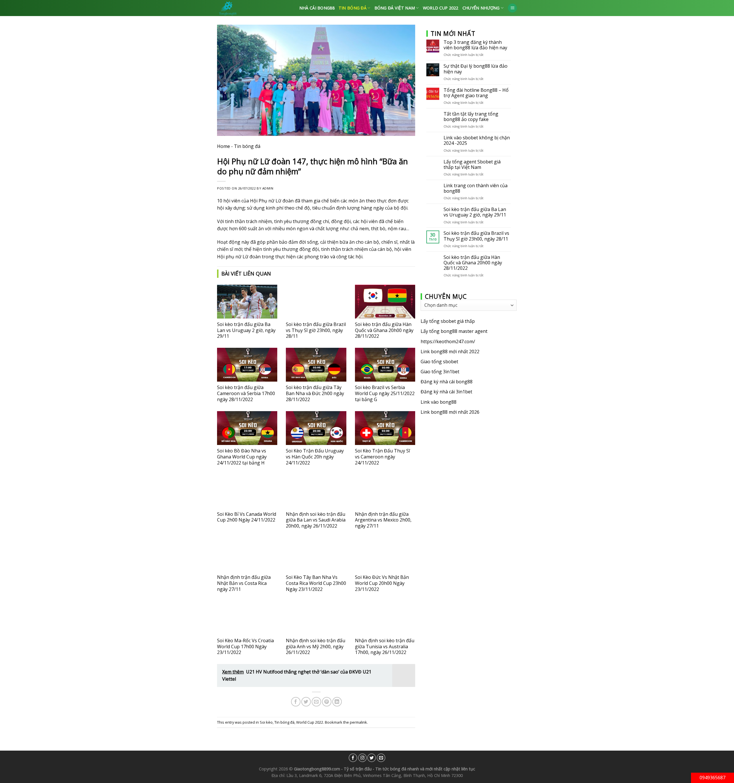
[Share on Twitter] (306, 701)
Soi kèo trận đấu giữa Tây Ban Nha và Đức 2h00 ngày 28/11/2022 (315, 393)
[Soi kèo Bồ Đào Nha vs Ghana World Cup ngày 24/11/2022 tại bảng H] (247, 428)
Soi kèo (266, 722)
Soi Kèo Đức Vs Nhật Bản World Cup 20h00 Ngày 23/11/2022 (382, 583)
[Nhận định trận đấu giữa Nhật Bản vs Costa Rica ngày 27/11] (247, 554)
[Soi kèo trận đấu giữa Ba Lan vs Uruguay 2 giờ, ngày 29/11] (247, 302)
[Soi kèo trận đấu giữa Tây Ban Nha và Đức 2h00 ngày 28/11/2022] (316, 365)
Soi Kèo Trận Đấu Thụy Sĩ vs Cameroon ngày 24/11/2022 (382, 457)
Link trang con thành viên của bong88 (475, 188)
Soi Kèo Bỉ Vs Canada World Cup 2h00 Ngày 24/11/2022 (246, 517)
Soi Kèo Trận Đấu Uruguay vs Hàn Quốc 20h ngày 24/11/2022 (315, 457)
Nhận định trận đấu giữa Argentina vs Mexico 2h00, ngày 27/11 (383, 520)
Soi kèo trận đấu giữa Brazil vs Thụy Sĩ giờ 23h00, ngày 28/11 (316, 330)
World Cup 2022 (440, 8)
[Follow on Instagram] (362, 757)
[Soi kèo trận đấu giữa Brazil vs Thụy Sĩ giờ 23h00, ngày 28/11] (316, 302)
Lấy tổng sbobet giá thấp (448, 321)
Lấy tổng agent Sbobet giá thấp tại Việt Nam (472, 164)
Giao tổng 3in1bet (440, 371)
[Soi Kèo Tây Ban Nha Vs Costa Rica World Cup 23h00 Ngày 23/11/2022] (316, 554)
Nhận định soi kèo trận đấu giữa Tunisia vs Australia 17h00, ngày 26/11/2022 (384, 646)
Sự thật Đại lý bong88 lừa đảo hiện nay (475, 68)
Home (223, 146)
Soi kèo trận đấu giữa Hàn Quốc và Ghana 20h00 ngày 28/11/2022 (384, 330)
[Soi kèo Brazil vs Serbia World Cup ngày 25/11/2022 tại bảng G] (385, 365)
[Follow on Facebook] (353, 757)
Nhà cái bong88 (317, 8)
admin (268, 188)
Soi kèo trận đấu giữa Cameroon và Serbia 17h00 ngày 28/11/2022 (246, 393)
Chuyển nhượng (481, 8)
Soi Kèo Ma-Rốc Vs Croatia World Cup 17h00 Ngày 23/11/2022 (245, 646)
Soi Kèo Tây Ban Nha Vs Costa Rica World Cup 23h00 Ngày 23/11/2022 (316, 583)
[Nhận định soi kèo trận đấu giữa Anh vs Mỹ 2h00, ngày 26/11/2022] (316, 618)
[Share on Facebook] (295, 701)
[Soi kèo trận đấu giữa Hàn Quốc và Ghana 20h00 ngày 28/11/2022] (385, 302)
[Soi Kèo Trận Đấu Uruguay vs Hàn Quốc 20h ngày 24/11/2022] (316, 428)
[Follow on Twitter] (371, 757)
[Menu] (512, 8)
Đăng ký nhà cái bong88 (447, 381)
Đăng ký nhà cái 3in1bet (446, 391)
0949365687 (712, 777)
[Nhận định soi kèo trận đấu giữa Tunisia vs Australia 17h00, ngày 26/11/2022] (385, 618)
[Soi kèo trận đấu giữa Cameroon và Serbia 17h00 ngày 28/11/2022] (247, 365)
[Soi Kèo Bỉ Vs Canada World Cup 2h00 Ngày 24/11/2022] (247, 491)
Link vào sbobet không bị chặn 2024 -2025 (477, 140)
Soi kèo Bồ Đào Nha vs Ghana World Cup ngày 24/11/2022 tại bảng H (242, 457)
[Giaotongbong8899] (243, 8)
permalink (358, 722)
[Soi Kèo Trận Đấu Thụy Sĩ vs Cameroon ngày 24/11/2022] (385, 428)
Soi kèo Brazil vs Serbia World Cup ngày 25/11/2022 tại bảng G (385, 393)
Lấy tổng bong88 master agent (454, 331)
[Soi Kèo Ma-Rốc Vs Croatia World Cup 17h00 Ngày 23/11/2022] (247, 618)
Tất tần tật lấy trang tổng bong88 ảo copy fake (471, 116)
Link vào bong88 (438, 402)
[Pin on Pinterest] (326, 701)
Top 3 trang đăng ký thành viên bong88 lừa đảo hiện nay (475, 45)
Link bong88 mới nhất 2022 (450, 351)
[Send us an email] (381, 757)
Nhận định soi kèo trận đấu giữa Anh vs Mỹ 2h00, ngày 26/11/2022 (315, 646)
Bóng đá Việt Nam (394, 8)
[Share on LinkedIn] (337, 701)
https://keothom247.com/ (448, 341)
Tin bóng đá (352, 8)
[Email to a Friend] (316, 701)
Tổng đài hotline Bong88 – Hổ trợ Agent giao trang (476, 92)
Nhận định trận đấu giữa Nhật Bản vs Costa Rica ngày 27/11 (244, 583)
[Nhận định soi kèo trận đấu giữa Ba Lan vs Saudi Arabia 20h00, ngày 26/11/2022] (316, 491)
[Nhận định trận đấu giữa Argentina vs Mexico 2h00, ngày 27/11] (385, 491)
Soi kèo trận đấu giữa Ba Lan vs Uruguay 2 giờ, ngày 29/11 (246, 330)
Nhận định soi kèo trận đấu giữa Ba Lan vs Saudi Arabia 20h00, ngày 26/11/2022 (315, 520)
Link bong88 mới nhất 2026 (450, 412)
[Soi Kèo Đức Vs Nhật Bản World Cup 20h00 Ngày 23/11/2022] (385, 554)
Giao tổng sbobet (439, 361)
